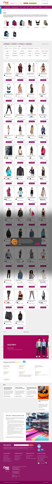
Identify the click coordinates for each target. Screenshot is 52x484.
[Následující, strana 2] (46, 331)
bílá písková (39, 116)
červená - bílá (29, 261)
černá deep (41, 178)
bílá (27, 75)
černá (4, 75)
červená (4, 178)
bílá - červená (31, 261)
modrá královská (43, 199)
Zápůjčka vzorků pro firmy (18, 455)
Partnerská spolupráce (32, 3)
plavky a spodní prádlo (39, 16)
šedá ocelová (7, 178)
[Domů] (4, 10)
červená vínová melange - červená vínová (44, 240)
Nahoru (4, 331)
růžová (18, 261)
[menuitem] (7, 7)
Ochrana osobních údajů (6, 459)
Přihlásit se (31, 445)
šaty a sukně (27, 16)
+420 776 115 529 (15, 472)
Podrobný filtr (36, 48)
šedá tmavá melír (16, 302)
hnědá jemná (20, 261)
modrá (30, 116)
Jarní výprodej (24, 48)
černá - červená (30, 261)
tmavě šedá (16, 178)
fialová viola (29, 116)
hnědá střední (40, 116)
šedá (40, 137)
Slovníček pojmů (17, 459)
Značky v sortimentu (17, 458)
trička (20, 16)
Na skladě (6, 48)
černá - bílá (16, 116)
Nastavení (19, 244)
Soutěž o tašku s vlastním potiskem (31, 458)
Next (49, 347)
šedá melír (40, 302)
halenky (23, 16)
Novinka (15, 48)
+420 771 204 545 (16, 468)
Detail (9, 80)
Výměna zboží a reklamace (7, 458)
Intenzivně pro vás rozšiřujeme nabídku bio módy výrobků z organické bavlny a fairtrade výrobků (42, 457)
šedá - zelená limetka (27, 261)
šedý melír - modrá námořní (43, 240)
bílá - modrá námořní (33, 261)
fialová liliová (27, 137)
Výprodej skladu (31, 48)
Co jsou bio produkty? (40, 459)
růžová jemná (4, 137)
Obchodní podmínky (6, 455)
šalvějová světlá (17, 261)
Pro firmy (25, 3)
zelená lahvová (41, 199)
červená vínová (4, 302)
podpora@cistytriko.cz (17, 469)
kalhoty (32, 16)
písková (27, 116)
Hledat (21, 3)
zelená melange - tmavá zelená (41, 240)
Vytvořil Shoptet (46, 482)
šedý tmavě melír (29, 178)
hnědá (41, 116)
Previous (2, 347)
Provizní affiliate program (29, 455)
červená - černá (16, 75)
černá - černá (4, 116)
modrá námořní (44, 116)
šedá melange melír (4, 261)
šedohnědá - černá (17, 75)
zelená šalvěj (43, 116)
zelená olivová (7, 302)
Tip (19, 48)
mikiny (30, 16)
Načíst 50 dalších (26, 331)
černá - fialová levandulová (27, 302)
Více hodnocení (6, 379)
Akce (11, 48)
